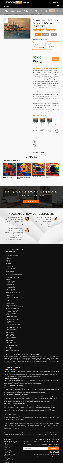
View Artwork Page (51, 30)
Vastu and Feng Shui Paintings (13, 324)
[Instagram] (56, 452)
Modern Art (9, 263)
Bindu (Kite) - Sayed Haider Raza (23, 177)
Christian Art (9, 299)
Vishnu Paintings (10, 286)
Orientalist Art (9, 266)
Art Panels (8, 279)
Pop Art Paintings (10, 268)
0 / (55, 2)
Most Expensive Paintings (12, 308)
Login (24, 2)
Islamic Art (9, 258)
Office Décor (9, 347)
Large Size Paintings (37, 11)
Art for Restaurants (11, 337)
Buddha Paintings (10, 282)
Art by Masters (26, 10)
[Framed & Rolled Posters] (21, 378)
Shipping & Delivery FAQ (10, 443)
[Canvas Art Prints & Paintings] (24, 385)
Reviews (6, 446)
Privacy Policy (7, 452)
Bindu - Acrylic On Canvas (38, 177)
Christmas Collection (11, 311)
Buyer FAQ (6, 444)
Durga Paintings (10, 321)
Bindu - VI (48, 177)
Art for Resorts (10, 339)
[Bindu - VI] (52, 169)
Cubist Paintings (10, 253)
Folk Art (8, 265)
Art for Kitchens (10, 332)
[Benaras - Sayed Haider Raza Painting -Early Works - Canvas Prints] (17, 28)
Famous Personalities (11, 318)
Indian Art (8, 260)
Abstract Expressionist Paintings (14, 274)
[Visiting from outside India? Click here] (41, 354)
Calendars (52, 10)
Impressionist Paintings (12, 257)
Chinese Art (9, 300)
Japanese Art (9, 295)
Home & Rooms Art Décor (19, 11)
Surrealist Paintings (11, 273)
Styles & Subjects (6, 10)
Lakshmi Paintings (10, 289)
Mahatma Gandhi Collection (13, 292)
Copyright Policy (8, 451)
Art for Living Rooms (11, 329)
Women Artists (10, 303)
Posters (31, 10)
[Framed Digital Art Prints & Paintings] (29, 395)
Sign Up (28, 2)
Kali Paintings (9, 323)
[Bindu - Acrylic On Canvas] (38, 169)
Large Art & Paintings (11, 316)
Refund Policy (7, 447)
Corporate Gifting (10, 348)
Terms (5, 449)
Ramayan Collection (11, 313)
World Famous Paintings (12, 302)
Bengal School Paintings (12, 297)
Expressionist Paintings (12, 255)
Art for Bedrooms (10, 331)
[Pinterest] (58, 452)
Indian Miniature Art (11, 261)
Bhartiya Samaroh (7, 177)
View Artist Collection (38, 30)
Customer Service (8, 455)
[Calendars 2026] (14, 369)
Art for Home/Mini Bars (12, 336)
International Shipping (39, 155)
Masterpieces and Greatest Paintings (15, 307)
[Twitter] (51, 452)
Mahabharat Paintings (11, 305)
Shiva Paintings (10, 284)
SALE (57, 10)
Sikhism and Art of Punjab (12, 319)
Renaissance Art (10, 271)
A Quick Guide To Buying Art (11, 441)
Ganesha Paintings (11, 287)
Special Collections (12, 10)
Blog (42, 10)
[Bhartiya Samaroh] (9, 169)
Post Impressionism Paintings (13, 270)
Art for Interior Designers (12, 350)
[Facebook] (54, 452)
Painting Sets (9, 315)
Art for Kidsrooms (10, 334)
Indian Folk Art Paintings (12, 310)
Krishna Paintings (10, 281)
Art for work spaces (11, 342)
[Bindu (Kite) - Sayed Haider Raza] (24, 169)
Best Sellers (46, 10)
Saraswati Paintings (11, 291)
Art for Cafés (9, 340)
